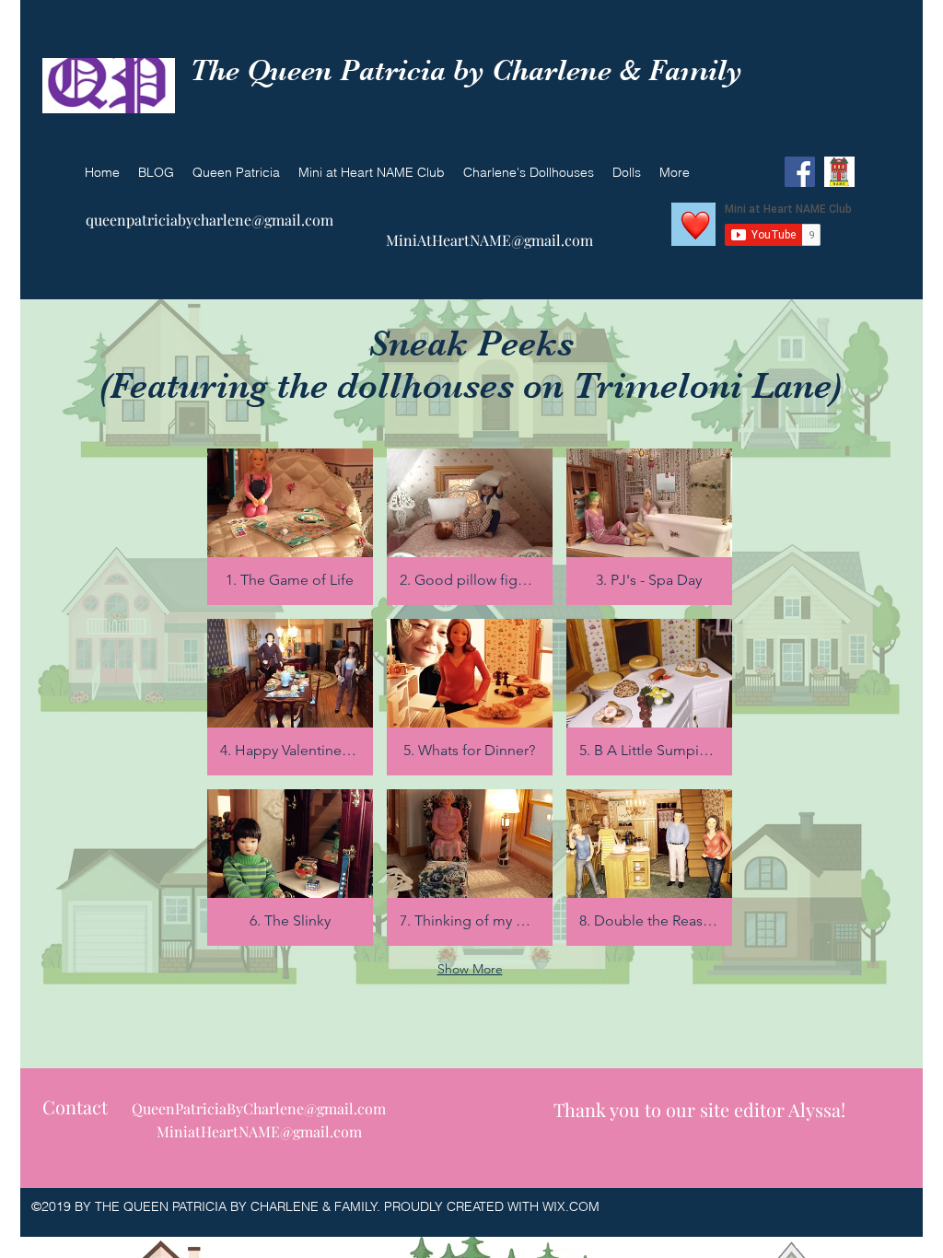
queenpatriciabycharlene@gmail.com (209, 219)
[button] (290, 526)
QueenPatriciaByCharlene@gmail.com (259, 1108)
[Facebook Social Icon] (800, 172)
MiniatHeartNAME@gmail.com (259, 1131)
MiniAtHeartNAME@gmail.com (489, 240)
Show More (470, 969)
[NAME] (839, 172)
